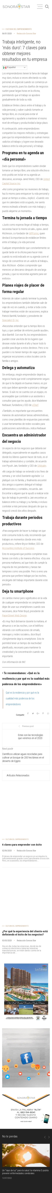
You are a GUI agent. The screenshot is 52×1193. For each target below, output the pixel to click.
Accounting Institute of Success (18, 548)
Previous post (28, 726)
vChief (35, 405)
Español (11, 67)
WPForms (34, 233)
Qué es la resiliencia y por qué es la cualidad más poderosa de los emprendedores (22, 698)
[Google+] (38, 713)
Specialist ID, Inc (10, 320)
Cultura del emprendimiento (18, 29)
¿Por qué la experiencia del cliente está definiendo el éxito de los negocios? (25, 933)
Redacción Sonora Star (26, 33)
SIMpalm (41, 465)
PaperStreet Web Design (14, 615)
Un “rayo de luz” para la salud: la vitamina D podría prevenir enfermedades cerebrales (25, 1172)
